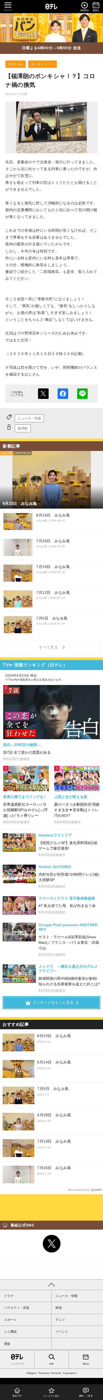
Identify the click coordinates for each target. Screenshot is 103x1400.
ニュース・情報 (29, 418)
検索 (51, 1364)
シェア (63, 393)
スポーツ (10, 1320)
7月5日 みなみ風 (53, 1089)
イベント (61, 1331)
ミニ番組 (10, 1331)
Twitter (51, 1244)
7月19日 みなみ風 (54, 1141)
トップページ (17, 1364)
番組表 (86, 1364)
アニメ (60, 1320)
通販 (7, 1344)
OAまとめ (15, 64)
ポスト (43, 393)
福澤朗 (23, 428)
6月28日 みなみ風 (54, 1115)
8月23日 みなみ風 (54, 1036)
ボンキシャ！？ (42, 64)
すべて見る (49, 647)
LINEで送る (82, 393)
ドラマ (8, 1296)
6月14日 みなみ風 (54, 1062)
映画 (58, 1308)
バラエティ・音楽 (16, 1308)
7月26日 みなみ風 (54, 1168)
